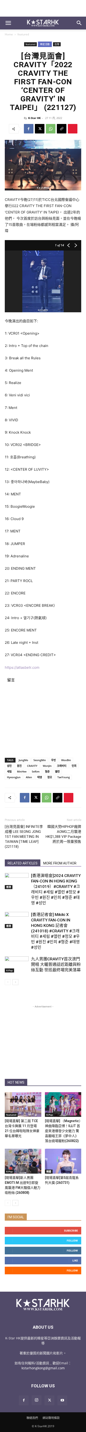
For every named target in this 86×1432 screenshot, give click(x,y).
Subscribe (71, 1230)
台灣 (56, 44)
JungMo (23, 760)
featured (23, 34)
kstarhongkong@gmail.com (43, 1368)
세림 (9, 771)
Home (9, 34)
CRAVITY (32, 766)
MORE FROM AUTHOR (59, 863)
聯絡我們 (32, 1418)
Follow (72, 1240)
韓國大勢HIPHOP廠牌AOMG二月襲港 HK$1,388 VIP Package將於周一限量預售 (63, 834)
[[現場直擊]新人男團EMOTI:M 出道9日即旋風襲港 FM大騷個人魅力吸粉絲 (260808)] (23, 1161)
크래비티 (61, 766)
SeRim (36, 771)
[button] (8, 23)
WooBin (66, 760)
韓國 (48, 1171)
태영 (39, 777)
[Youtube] (62, 1400)
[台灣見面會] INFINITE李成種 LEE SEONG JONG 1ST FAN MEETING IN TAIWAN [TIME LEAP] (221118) (24, 837)
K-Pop (9, 970)
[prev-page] (8, 982)
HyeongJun (14, 777)
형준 (47, 771)
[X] (39, 128)
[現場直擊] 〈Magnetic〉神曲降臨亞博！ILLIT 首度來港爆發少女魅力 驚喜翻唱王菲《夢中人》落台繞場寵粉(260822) (63, 1131)
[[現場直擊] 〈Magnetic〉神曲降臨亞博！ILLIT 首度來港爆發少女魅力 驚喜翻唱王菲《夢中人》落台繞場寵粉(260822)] (63, 1104)
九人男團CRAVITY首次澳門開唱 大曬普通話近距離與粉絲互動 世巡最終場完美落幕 (56, 964)
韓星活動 (45, 44)
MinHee (22, 771)
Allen (29, 777)
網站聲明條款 (51, 1418)
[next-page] (15, 982)
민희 (74, 766)
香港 (8, 887)
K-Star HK (34, 118)
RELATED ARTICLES (23, 863)
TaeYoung (63, 777)
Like (75, 1260)
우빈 (53, 760)
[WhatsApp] (50, 128)
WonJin (47, 766)
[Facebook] (28, 128)
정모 (49, 777)
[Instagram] (36, 1400)
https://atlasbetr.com (22, 667)
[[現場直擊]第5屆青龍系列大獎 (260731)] (63, 1161)
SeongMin (39, 760)
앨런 (57, 771)
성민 (9, 766)
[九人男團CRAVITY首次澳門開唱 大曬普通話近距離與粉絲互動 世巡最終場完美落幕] (17, 964)
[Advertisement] (43, 8)
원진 (19, 766)
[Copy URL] (61, 128)
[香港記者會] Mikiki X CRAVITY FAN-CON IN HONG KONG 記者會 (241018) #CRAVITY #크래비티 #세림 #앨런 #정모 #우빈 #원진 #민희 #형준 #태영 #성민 (55, 931)
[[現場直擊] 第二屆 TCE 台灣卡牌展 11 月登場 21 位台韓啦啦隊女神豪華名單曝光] (23, 1104)
